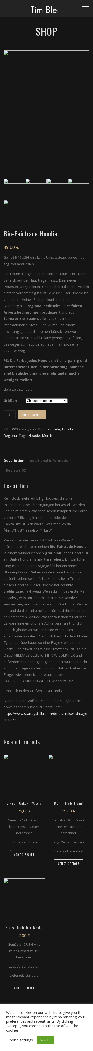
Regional (11, 435)
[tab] (15, 460)
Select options (68, 864)
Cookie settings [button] (20, 1040)
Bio (41, 429)
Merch (47, 435)
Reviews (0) (16, 470)
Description (14, 460)
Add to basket (32, 415)
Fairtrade (53, 429)
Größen (10, 400)
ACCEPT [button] (45, 1039)
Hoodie (68, 429)
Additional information (50, 460)
